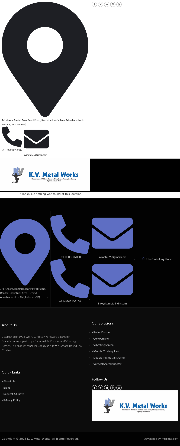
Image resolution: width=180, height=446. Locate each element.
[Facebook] (94, 4)
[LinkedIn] (106, 4)
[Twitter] (100, 4)
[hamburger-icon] (176, 175)
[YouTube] (119, 4)
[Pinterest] (112, 4)
